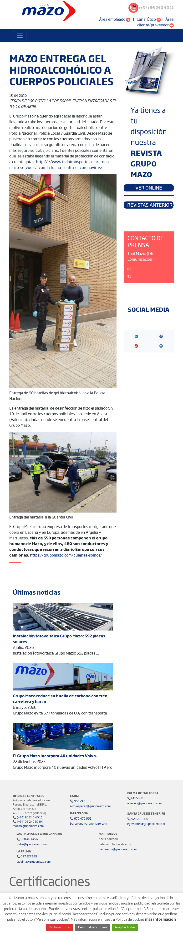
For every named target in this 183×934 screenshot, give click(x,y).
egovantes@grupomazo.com (146, 824)
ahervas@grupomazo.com (144, 803)
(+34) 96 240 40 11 (29, 817)
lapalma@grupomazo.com (33, 862)
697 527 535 (28, 856)
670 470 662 (83, 818)
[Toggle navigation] (19, 35)
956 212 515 (82, 801)
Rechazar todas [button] (60, 927)
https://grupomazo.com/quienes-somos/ (66, 555)
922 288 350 (139, 819)
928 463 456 (29, 839)
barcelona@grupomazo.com (88, 823)
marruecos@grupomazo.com (118, 849)
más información (160, 919)
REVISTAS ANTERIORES (150, 205)
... (97, 653)
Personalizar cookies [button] (92, 927)
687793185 (139, 798)
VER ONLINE (148, 188)
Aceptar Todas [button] (125, 927)
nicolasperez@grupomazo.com (90, 806)
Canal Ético (147, 19)
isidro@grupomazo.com (31, 844)
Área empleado (112, 19)
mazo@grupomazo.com (28, 826)
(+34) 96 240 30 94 (29, 822)
